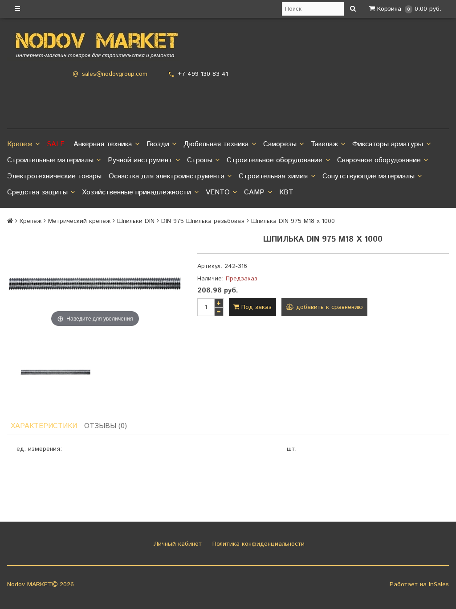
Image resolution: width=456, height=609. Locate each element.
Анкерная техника (102, 144)
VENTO (218, 192)
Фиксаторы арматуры (387, 144)
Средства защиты (37, 192)
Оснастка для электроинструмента (166, 176)
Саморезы (280, 144)
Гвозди (158, 144)
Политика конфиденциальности (257, 543)
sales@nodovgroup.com (114, 74)
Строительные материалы (50, 160)
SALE (56, 144)
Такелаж (324, 144)
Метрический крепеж (79, 221)
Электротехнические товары (54, 176)
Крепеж (20, 144)
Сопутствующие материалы (368, 176)
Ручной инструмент (140, 160)
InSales (439, 584)
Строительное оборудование (274, 160)
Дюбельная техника (215, 144)
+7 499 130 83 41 (203, 74)
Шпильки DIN (136, 221)
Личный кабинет (176, 543)
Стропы (199, 160)
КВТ (286, 192)
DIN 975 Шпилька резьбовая (202, 221)
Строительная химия (273, 176)
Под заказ (255, 307)
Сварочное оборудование (379, 160)
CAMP (254, 192)
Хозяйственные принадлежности (136, 192)
